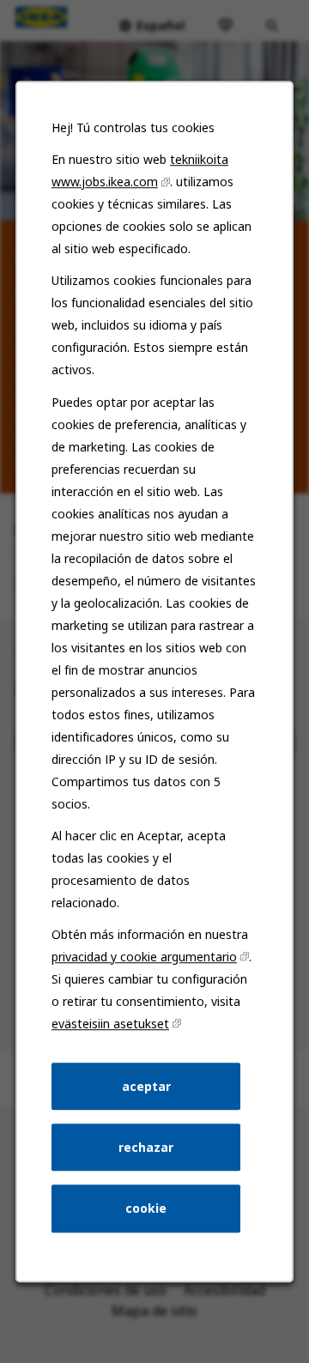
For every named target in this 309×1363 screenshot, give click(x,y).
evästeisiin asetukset (110, 1023)
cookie (146, 1208)
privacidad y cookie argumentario (144, 956)
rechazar (145, 1147)
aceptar (146, 1086)
